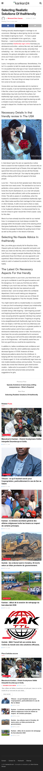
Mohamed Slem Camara (15, 18)
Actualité (6, 435)
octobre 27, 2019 (31, 18)
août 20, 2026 (6, 608)
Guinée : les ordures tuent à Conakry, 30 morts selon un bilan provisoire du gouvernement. (21, 564)
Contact (4, 761)
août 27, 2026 (6, 444)
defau (5, 516)
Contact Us (12, 761)
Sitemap (28, 761)
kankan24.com (10, 764)
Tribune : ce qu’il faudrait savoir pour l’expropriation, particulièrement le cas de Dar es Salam (21, 481)
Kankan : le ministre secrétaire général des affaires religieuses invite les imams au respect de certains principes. (21, 523)
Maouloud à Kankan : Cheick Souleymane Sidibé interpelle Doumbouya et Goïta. (21, 440)
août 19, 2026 (6, 647)
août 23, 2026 (6, 568)
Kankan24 (21, 761)
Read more (6, 694)
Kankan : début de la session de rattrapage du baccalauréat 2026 (20, 603)
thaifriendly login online (22, 43)
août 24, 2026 (6, 528)
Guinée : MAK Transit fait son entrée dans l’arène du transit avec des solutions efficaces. (21, 643)
